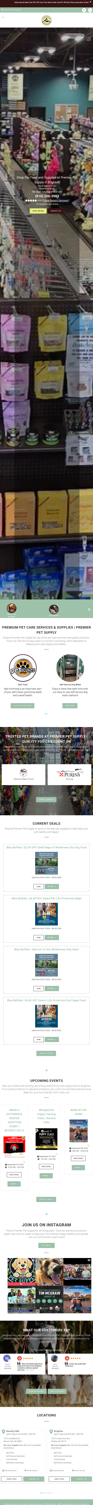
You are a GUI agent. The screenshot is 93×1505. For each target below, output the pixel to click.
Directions (11, 1479)
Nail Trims (10, 1453)
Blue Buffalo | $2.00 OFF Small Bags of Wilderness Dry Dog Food (46, 847)
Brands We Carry (10, 1470)
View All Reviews (36, 1391)
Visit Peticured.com (22, 706)
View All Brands (46, 799)
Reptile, (38, 1445)
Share (51, 887)
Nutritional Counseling (14, 1463)
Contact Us (55, 211)
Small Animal (9, 1448)
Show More (30, 1370)
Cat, (28, 1445)
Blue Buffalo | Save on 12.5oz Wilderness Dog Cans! (46, 949)
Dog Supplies (54, 615)
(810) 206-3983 (47, 196)
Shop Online (38, 211)
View (39, 886)
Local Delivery (11, 1459)
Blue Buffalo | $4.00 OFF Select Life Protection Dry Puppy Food (46, 1000)
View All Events (46, 1199)
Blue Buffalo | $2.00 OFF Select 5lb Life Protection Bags (46, 898)
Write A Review (57, 1391)
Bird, (25, 1445)
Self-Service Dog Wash (15, 1456)
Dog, (32, 1445)
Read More (70, 706)
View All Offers (46, 1053)
